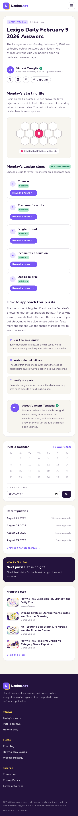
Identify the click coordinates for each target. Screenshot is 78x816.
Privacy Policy (11, 780)
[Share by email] (26, 79)
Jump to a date (17, 487)
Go (66, 494)
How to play (10, 729)
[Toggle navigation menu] (71, 5)
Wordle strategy (13, 757)
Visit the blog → (17, 655)
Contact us (9, 774)
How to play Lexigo (15, 752)
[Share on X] (10, 79)
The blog (8, 746)
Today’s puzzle (12, 718)
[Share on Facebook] (18, 79)
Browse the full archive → (23, 548)
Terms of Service (13, 786)
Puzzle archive (11, 724)
